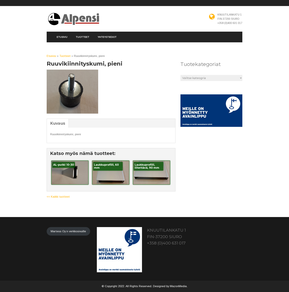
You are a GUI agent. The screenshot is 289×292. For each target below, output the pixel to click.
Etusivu (62, 36)
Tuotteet (82, 36)
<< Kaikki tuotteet (58, 196)
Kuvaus (57, 123)
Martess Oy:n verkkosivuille (68, 231)
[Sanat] (74, 19)
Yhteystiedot (107, 36)
